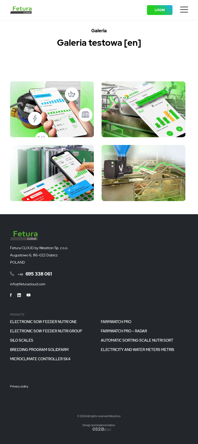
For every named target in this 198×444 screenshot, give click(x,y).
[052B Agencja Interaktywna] (102, 429)
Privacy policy (19, 386)
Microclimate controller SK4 (40, 359)
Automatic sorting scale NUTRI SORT (137, 340)
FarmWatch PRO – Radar (124, 331)
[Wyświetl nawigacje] (184, 10)
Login (160, 10)
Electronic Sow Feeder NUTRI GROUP (46, 331)
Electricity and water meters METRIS (137, 350)
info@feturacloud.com (27, 284)
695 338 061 (35, 274)
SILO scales (21, 340)
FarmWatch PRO (116, 322)
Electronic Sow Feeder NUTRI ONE (43, 322)
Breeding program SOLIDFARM (39, 350)
